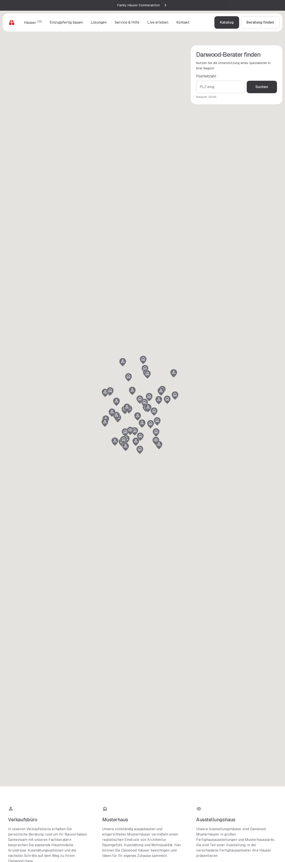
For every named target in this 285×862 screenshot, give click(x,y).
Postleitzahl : (207, 76)
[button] (123, 440)
